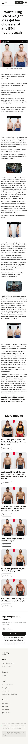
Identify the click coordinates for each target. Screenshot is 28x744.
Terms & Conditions (7, 684)
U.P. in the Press (6, 666)
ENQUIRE (19, 2)
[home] (4, 2)
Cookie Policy (5, 691)
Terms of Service (19, 733)
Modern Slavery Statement (9, 694)
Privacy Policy (6, 688)
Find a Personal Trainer (8, 663)
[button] (25, 2)
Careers (4, 675)
